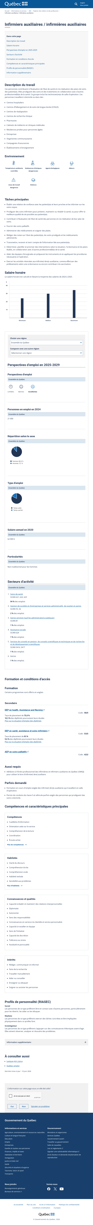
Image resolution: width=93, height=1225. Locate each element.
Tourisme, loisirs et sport (14, 1171)
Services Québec (53, 1136)
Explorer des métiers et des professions (45, 11)
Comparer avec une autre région (24, 348)
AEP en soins (16, 751)
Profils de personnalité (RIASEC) (20, 68)
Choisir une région (18, 338)
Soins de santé (16, 594)
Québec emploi (13, 1066)
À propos (57, 1208)
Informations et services (19, 11)
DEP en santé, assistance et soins (26, 731)
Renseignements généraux (15, 1188)
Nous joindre (84, 5)
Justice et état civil (11, 1161)
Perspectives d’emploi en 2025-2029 (22, 50)
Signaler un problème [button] (40, 1106)
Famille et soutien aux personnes (17, 1148)
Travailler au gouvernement (58, 1142)
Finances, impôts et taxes (14, 1151)
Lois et (54, 1148)
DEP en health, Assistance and (24, 710)
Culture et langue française (15, 1136)
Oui (14, 1107)
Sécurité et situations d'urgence (17, 1167)
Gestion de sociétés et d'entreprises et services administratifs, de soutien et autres (45, 606)
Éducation (8, 1139)
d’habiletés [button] (13, 886)
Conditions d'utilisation (41, 1208)
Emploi (7, 1142)
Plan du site (31, 1205)
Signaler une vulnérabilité (62, 1151)
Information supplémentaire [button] (19, 1042)
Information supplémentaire (19, 72)
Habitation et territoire (13, 1155)
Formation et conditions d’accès (20, 59)
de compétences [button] (15, 845)
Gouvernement (54, 1128)
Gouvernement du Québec (20, 1120)
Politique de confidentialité (69, 1205)
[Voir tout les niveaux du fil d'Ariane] (30, 11)
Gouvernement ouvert (55, 1139)
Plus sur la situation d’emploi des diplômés (23, 721)
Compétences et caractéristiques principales (26, 63)
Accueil (7, 11)
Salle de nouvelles (54, 1145)
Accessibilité (18, 1205)
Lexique (15, 1061)
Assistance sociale (18, 629)
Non (25, 1107)
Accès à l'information (47, 1205)
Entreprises (9, 1145)
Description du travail (16, 41)
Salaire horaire (13, 45)
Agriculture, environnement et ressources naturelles (25, 1132)
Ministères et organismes (57, 1132)
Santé (7, 1164)
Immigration (9, 1158)
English (82, 3)
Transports (9, 1174)
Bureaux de (12, 1191)
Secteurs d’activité (14, 54)
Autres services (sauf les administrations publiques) (32, 618)
